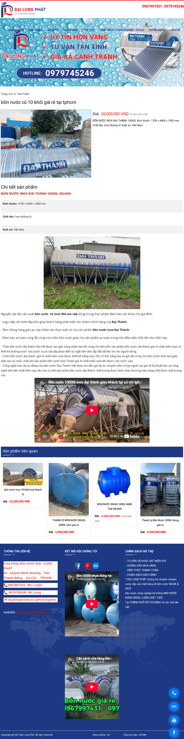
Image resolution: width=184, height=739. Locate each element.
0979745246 (18, 592)
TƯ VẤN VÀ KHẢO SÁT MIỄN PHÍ (146, 561)
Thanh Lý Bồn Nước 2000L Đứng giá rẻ (160, 522)
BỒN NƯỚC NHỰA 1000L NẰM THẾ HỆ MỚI (114, 506)
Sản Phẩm (70, 30)
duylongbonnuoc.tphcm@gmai (31, 599)
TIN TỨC (88, 30)
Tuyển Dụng (156, 30)
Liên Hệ (175, 30)
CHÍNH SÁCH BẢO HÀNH (142, 574)
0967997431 (17, 585)
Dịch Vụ (53, 30)
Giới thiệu (35, 30)
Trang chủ (16, 30)
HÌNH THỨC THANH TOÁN (142, 570)
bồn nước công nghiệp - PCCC (122, 30)
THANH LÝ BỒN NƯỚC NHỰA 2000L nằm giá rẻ (68, 522)
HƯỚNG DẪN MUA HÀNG (141, 565)
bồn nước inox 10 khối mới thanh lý (23, 492)
